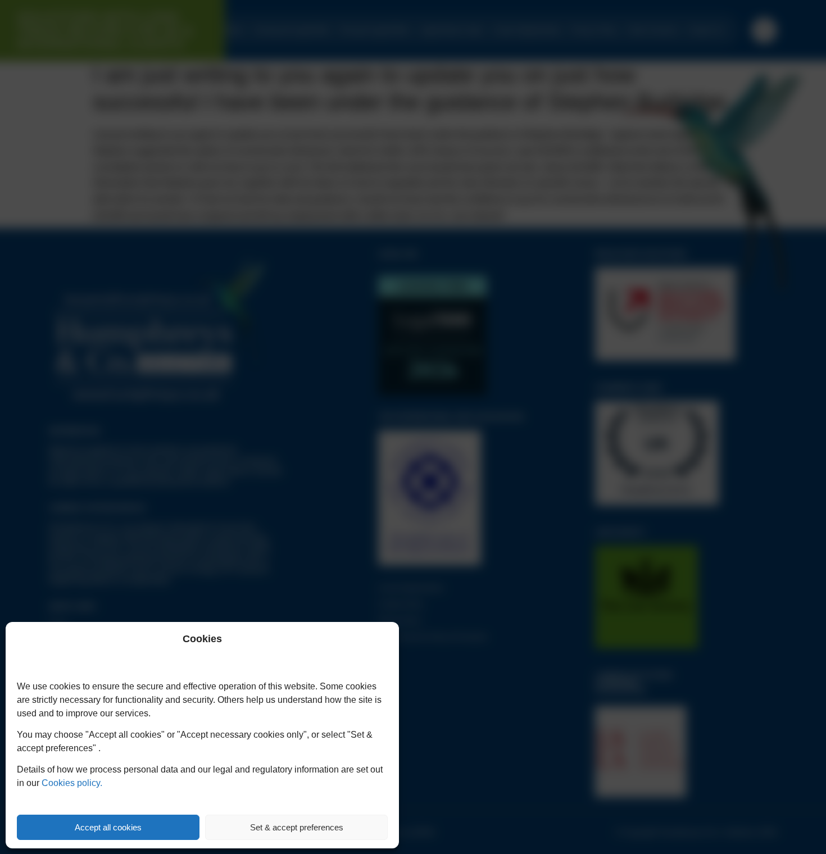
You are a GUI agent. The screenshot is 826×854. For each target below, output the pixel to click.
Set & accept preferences (296, 827)
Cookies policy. (72, 783)
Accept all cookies (108, 827)
